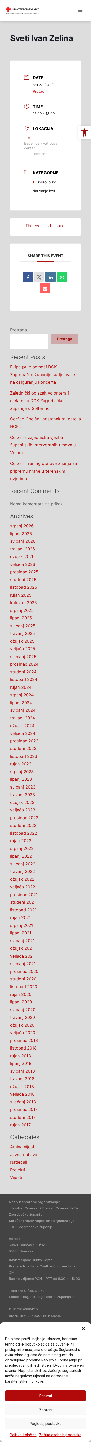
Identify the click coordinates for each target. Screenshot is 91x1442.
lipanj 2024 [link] (21, 702)
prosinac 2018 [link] (24, 1040)
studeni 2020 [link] (23, 978)
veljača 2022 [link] (22, 886)
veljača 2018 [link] (22, 1094)
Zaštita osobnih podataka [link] (60, 1435)
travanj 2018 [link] (22, 1078)
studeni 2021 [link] (23, 902)
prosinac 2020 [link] (24, 971)
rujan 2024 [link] (21, 687)
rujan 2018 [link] (20, 1055)
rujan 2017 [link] (20, 1124)
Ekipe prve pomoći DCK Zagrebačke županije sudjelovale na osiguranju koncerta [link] (42, 374)
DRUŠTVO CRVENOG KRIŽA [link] (52, 10)
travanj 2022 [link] (22, 871)
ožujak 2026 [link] (22, 556)
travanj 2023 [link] (22, 794)
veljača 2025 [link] (22, 648)
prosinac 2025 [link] (24, 571)
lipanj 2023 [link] (21, 779)
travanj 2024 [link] (22, 717)
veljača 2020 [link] (22, 1032)
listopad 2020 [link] (23, 986)
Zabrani (45, 1409)
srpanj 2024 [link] (22, 694)
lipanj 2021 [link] (20, 932)
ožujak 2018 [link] (22, 1086)
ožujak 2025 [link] (22, 641)
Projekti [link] (17, 1169)
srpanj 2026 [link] (22, 525)
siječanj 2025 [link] (23, 656)
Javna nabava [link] (23, 1154)
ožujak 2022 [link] (22, 879)
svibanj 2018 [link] (22, 1071)
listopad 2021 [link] (23, 909)
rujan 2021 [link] (20, 917)
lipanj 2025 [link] (21, 617)
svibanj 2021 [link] (22, 940)
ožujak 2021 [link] (22, 948)
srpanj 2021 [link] (21, 925)
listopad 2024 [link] (23, 679)
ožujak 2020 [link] (22, 1025)
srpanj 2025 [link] (22, 610)
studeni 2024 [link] (23, 671)
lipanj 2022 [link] (21, 856)
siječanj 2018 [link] (23, 1101)
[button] (83, 1328)
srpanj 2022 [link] (22, 848)
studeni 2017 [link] (23, 1117)
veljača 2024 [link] (22, 733)
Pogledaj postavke (45, 1423)
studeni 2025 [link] (23, 579)
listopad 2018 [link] (23, 1048)
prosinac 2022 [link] (24, 817)
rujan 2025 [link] (20, 595)
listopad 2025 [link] (23, 587)
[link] (84, 132)
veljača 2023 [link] (22, 809)
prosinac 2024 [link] (24, 664)
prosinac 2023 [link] (24, 740)
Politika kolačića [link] (23, 1435)
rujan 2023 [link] (20, 763)
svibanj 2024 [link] (23, 710)
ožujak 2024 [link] (22, 725)
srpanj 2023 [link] (22, 771)
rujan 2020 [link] (20, 994)
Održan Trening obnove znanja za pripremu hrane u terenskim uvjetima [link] (43, 471)
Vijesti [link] (16, 1177)
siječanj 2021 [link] (23, 963)
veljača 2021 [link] (22, 956)
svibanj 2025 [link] (22, 625)
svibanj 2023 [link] (22, 787)
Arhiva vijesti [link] (22, 1146)
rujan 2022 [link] (20, 840)
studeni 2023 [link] (23, 748)
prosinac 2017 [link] (24, 1109)
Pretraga (18, 329)
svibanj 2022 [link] (22, 863)
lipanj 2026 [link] (21, 533)
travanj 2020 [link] (22, 1017)
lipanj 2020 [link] (21, 1001)
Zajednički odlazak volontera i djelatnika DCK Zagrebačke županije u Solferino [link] (39, 400)
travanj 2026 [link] (22, 548)
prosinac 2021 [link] (24, 894)
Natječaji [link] (18, 1162)
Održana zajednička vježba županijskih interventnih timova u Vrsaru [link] (43, 445)
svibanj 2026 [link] (22, 541)
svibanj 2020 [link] (22, 1009)
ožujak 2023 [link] (22, 802)
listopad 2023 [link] (23, 756)
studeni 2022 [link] (23, 825)
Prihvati (45, 1395)
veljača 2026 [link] (22, 564)
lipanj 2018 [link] (20, 1063)
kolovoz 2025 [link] (23, 602)
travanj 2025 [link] (22, 633)
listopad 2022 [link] (23, 833)
